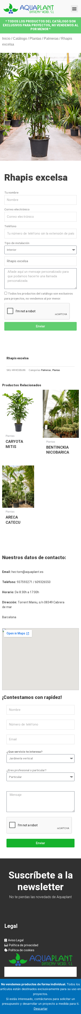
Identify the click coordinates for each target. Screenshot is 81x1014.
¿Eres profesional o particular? (26, 770)
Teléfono (10, 226)
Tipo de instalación (16, 243)
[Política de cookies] (40, 950)
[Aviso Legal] (40, 940)
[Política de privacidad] (40, 945)
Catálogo (20, 38)
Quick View (18, 428)
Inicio (6, 38)
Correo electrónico (17, 209)
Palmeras (51, 38)
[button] (74, 8)
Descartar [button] (41, 1008)
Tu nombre (11, 192)
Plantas (35, 38)
